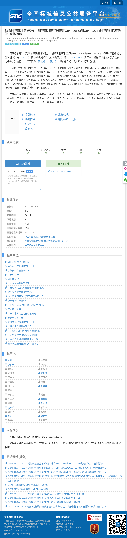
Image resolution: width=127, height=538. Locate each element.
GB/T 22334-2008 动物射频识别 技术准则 (28, 489)
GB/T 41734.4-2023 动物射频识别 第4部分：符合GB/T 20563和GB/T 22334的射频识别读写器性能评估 (57, 468)
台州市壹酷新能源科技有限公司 (23, 343)
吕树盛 (44, 373)
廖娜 (10, 360)
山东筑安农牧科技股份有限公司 (23, 335)
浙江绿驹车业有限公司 (18, 300)
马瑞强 (44, 416)
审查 (63, 150)
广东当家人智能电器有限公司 (22, 313)
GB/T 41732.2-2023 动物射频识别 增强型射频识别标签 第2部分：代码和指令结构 (47, 493)
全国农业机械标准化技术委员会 (40, 237)
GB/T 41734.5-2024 (61, 171)
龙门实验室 (13, 279)
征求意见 (46, 150)
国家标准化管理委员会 (66, 524)
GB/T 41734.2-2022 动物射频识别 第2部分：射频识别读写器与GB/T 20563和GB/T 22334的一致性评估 (57, 472)
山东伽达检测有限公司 (18, 283)
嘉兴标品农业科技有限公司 (21, 266)
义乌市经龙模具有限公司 (20, 326)
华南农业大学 (14, 309)
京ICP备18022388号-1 (22, 534)
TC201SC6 (76, 57)
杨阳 (10, 416)
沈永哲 (11, 407)
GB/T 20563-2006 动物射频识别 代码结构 (28, 485)
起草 (28, 150)
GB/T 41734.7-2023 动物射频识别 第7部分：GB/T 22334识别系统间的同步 (44, 502)
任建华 (44, 386)
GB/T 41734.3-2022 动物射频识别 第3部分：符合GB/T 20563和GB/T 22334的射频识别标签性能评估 (56, 463)
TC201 (23, 57)
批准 (81, 150)
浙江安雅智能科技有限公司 (21, 322)
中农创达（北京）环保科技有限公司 (25, 330)
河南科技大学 (14, 275)
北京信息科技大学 (16, 318)
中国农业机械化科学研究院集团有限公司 (27, 305)
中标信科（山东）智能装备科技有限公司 (27, 287)
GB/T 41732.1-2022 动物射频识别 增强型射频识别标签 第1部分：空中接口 (44, 498)
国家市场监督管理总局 (66, 521)
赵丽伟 (44, 403)
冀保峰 (44, 399)
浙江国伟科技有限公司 (18, 270)
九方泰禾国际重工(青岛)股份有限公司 (26, 296)
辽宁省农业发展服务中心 (20, 292)
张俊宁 (11, 364)
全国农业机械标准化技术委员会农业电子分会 (46, 241)
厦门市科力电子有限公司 (20, 262)
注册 (118, 2)
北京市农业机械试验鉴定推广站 (23, 339)
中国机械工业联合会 (46, 61)
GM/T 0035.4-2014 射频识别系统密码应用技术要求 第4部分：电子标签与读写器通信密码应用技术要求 (57, 506)
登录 (106, 2)
